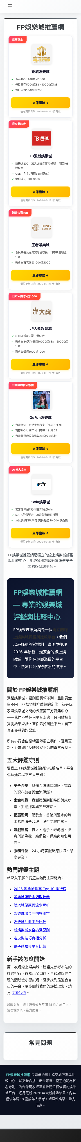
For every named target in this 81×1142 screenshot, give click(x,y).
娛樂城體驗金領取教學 (32, 897)
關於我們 (19, 992)
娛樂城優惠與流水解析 (32, 905)
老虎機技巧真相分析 (30, 938)
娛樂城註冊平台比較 (30, 921)
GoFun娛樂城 (40, 417)
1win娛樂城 (40, 502)
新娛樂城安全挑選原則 (32, 930)
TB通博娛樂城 (40, 156)
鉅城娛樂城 (41, 71)
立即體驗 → (40, 103)
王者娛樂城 (41, 245)
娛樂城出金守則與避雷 (32, 913)
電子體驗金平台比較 (30, 946)
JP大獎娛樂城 (40, 328)
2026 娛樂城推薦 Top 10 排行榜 (40, 889)
